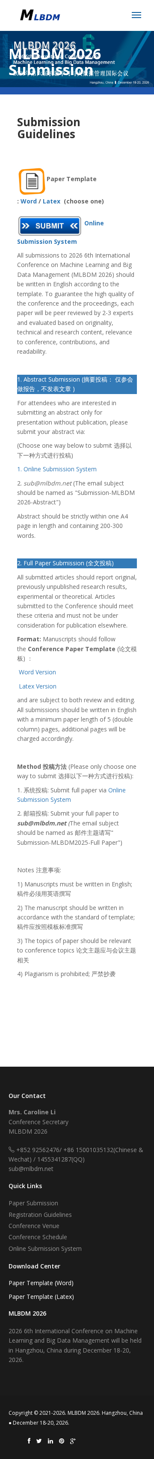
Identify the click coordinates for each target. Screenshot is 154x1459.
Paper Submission (33, 1203)
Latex (50, 201)
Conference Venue (34, 1226)
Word (29, 201)
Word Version (37, 672)
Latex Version (37, 686)
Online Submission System (45, 1248)
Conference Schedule (38, 1237)
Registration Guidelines (40, 1214)
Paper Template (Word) (41, 1283)
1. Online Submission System (57, 469)
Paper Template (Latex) (41, 1296)
